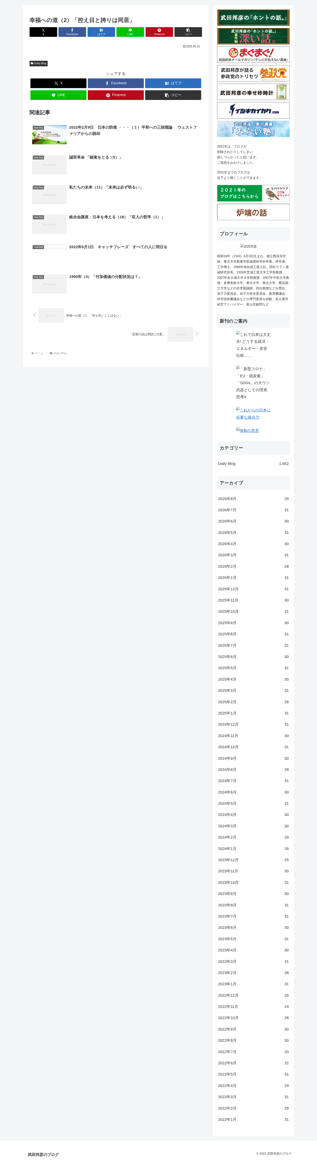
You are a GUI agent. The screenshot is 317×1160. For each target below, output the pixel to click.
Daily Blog (40, 63)
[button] (188, 32)
